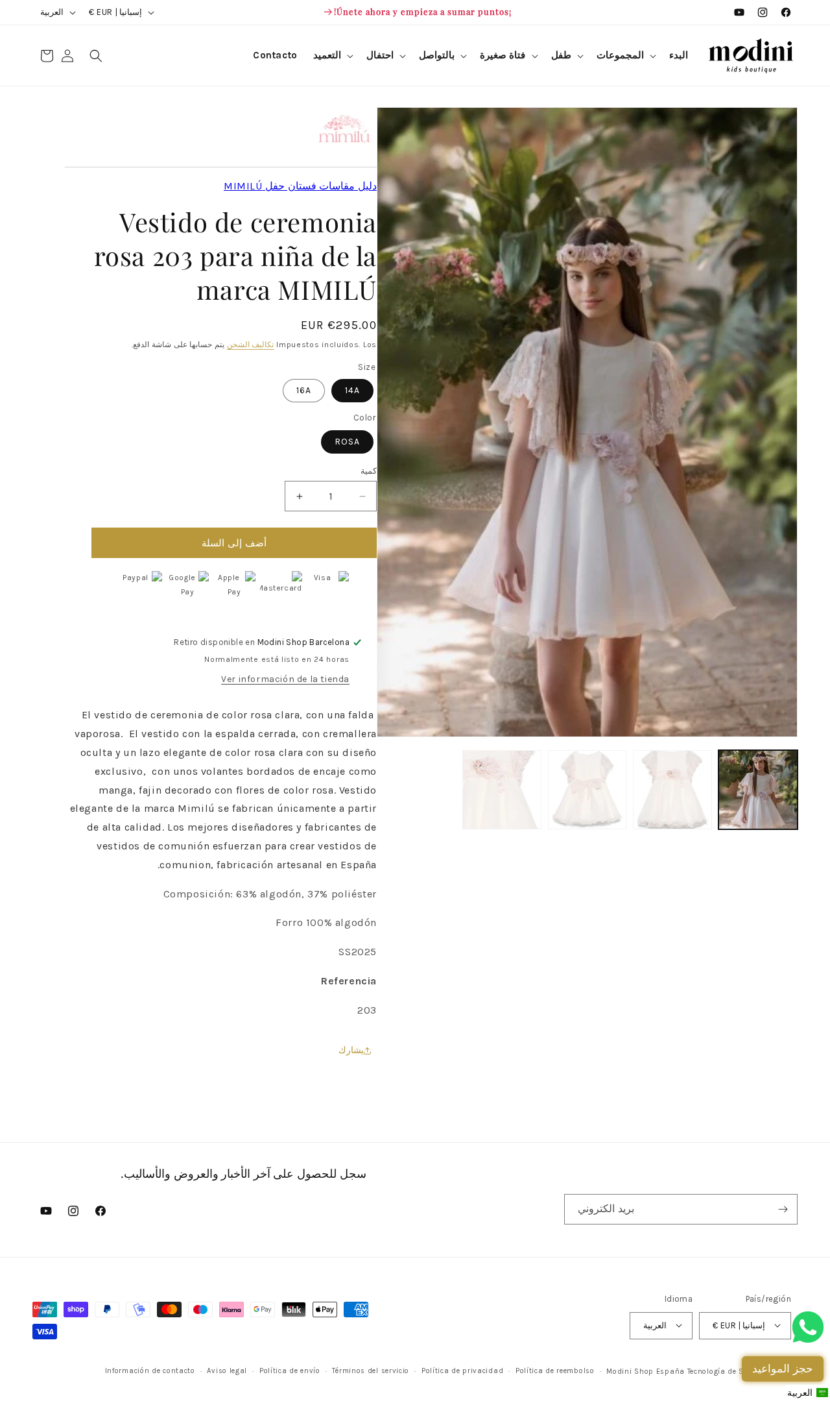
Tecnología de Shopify (727, 1371)
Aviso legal (227, 1370)
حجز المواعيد (782, 1368)
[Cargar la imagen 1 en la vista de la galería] (758, 789)
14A (352, 390)
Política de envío (289, 1370)
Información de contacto (150, 1370)
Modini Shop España (645, 1371)
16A (303, 390)
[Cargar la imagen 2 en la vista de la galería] (672, 789)
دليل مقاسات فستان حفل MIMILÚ (300, 186)
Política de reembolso (555, 1370)
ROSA (347, 441)
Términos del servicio (370, 1370)
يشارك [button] (351, 1050)
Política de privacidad (462, 1370)
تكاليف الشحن (250, 344)
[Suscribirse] (782, 1209)
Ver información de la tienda (285, 679)
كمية (369, 471)
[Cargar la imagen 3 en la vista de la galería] (587, 789)
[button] (625, 56)
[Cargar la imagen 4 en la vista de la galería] (501, 789)
